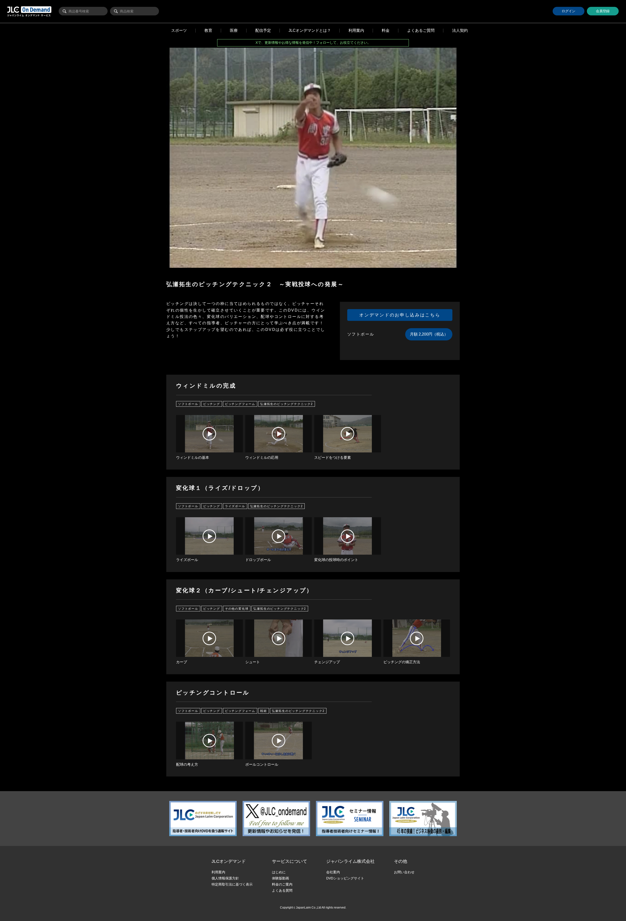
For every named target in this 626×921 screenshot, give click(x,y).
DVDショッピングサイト (345, 878)
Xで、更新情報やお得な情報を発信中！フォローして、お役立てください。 (313, 43)
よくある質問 (282, 890)
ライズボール (235, 506)
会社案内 (333, 872)
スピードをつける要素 (332, 457)
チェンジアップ (327, 662)
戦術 (263, 710)
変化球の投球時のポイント (336, 560)
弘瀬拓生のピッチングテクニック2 (286, 404)
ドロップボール (258, 560)
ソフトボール (188, 404)
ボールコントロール (261, 764)
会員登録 (603, 11)
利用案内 (218, 872)
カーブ (181, 662)
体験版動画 (280, 878)
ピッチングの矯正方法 (401, 662)
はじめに (279, 872)
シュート (252, 662)
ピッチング (211, 404)
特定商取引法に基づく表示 (232, 884)
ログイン (568, 11)
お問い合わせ (404, 872)
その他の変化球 (237, 608)
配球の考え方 (187, 764)
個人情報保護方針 (225, 878)
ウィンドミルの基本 (192, 457)
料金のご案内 (282, 884)
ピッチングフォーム (240, 404)
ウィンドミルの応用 (261, 457)
